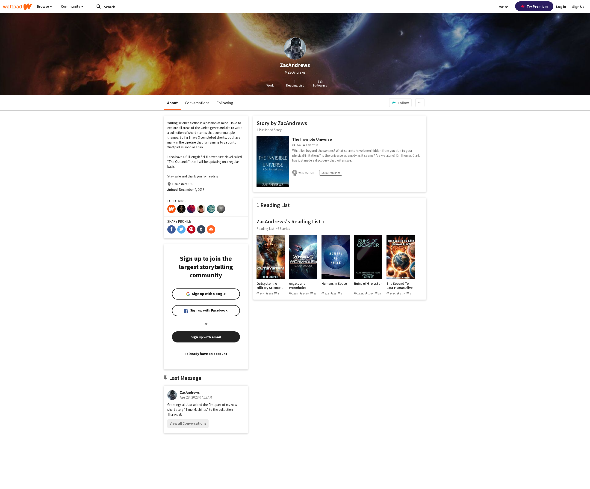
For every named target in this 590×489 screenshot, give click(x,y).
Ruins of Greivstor (368, 284)
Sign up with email (206, 337)
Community (71, 6)
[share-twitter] (181, 229)
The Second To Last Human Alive (399, 286)
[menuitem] (400, 102)
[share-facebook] (171, 229)
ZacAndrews (190, 392)
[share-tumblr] (201, 229)
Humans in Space (334, 284)
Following (224, 102)
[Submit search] (98, 6)
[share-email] (211, 229)
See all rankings (331, 172)
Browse (43, 6)
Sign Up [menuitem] (578, 6)
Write (504, 6)
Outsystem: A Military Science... (270, 286)
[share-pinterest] (191, 229)
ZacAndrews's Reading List (289, 221)
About (172, 102)
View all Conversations (188, 423)
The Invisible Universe (312, 139)
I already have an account (206, 353)
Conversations (197, 102)
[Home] (17, 6)
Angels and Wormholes (297, 286)
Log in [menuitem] (561, 6)
